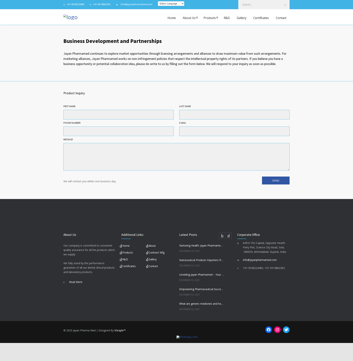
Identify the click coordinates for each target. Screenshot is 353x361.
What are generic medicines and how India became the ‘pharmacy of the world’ (201, 303)
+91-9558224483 (75, 4)
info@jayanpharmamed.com (136, 4)
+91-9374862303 (101, 4)
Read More (75, 282)
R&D (227, 18)
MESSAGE (68, 139)
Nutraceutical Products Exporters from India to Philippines (201, 260)
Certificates (261, 18)
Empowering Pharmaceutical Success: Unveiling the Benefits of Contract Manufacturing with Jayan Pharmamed (201, 289)
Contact (281, 18)
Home (171, 18)
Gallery (241, 18)
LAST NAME (185, 106)
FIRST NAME (69, 106)
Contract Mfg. (157, 252)
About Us (189, 18)
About (152, 245)
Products (210, 18)
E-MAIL (182, 122)
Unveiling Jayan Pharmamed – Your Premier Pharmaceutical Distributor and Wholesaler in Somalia (201, 274)
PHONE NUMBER (72, 122)
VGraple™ (120, 330)
